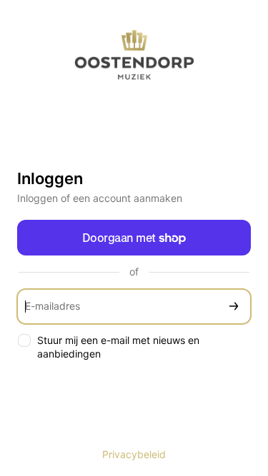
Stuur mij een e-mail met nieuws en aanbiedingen (118, 347)
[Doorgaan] (234, 306)
